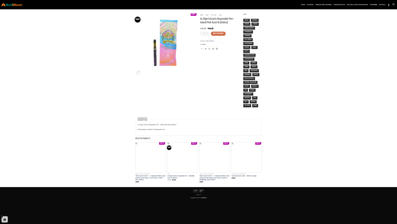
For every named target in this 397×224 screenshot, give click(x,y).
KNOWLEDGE (247, 75)
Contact (382, 4)
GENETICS (254, 67)
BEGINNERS (254, 20)
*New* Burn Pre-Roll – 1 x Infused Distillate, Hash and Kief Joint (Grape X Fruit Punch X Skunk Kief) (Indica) (150, 178)
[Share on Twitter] (205, 49)
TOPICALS (253, 102)
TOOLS (254, 98)
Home (303, 4)
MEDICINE (256, 75)
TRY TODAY (247, 106)
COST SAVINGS (248, 40)
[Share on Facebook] (202, 49)
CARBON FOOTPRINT (249, 28)
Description (142, 120)
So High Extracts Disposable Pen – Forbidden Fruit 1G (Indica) (180, 177)
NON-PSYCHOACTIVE (249, 78)
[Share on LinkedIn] (217, 49)
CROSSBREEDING (248, 43)
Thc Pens (373, 4)
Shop (207, 15)
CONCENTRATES (248, 32)
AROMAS (247, 20)
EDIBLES (254, 47)
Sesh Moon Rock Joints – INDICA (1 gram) (244, 176)
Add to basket (218, 33)
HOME (246, 71)
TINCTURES (247, 98)
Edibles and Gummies (324, 4)
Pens (220, 15)
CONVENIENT (247, 36)
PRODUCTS (254, 86)
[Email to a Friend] (209, 49)
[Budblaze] (12, 5)
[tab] (142, 120)
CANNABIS (255, 24)
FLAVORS (254, 63)
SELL (246, 90)
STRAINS (252, 90)
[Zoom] (138, 73)
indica (204, 45)
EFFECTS (246, 51)
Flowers (310, 4)
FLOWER (246, 67)
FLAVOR (246, 63)
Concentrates (339, 4)
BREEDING (247, 24)
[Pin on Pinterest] (213, 49)
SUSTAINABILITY (248, 94)
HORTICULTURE (254, 71)
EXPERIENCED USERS (249, 55)
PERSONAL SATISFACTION (250, 82)
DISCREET (247, 47)
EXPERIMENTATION (249, 59)
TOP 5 (246, 102)
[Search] (393, 4)
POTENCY (247, 86)
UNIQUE (255, 106)
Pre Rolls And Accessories (357, 4)
